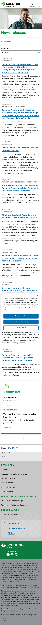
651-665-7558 (9, 405)
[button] (32, 5)
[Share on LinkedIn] (13, 448)
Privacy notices (7, 483)
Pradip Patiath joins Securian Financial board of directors (20, 149)
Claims (11, 533)
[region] (21, 312)
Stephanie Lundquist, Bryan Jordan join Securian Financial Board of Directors (20, 216)
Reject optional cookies (21, 322)
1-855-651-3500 (9, 427)
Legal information (8, 478)
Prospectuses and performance (14, 474)
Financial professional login (12, 501)
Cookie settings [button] (7, 492)
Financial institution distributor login (15, 505)
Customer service (16, 529)
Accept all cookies (21, 316)
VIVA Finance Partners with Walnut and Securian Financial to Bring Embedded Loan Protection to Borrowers (20, 188)
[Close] (37, 295)
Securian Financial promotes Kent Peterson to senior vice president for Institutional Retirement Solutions (19, 358)
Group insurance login (10, 514)
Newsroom (7, 42)
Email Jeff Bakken (10, 409)
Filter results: (6, 48)
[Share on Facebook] (9, 448)
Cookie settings (21, 328)
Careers (4, 470)
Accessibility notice (9, 487)
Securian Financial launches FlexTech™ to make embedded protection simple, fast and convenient (20, 258)
